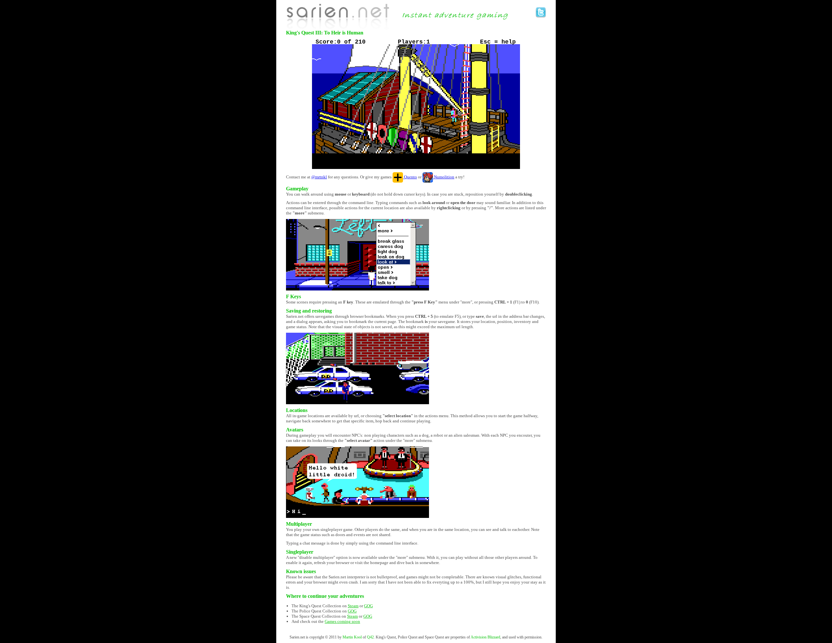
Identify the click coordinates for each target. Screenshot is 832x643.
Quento (410, 176)
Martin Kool (352, 637)
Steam (353, 605)
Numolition (443, 176)
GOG (368, 605)
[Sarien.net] (338, 16)
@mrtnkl (319, 176)
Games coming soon (342, 621)
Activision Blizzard (485, 637)
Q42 (370, 637)
